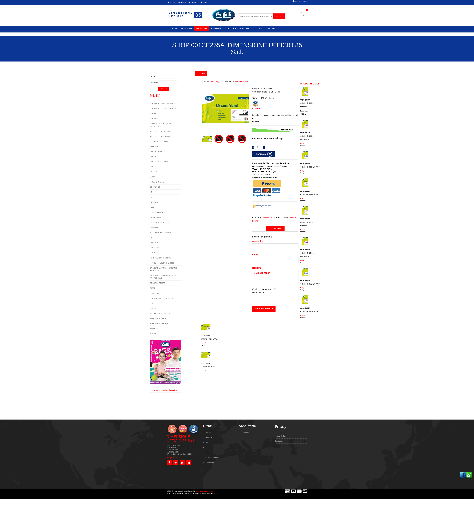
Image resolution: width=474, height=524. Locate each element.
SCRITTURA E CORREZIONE (161, 298)
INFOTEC (154, 202)
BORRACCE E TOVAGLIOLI (161, 141)
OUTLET (257, 28)
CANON (153, 157)
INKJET (153, 207)
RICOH (153, 288)
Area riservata (208, 463)
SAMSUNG (154, 293)
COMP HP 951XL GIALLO (307, 222)
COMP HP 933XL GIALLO (307, 103)
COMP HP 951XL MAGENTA (307, 253)
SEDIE (152, 303)
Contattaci (279, 441)
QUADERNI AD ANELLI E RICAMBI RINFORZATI (163, 269)
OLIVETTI (154, 243)
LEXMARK (154, 227)
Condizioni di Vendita (211, 458)
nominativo (258, 241)
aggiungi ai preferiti (263, 206)
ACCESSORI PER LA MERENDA (162, 103)
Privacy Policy (280, 436)
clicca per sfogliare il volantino (165, 390)
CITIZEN (153, 172)
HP (151, 192)
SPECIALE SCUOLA (158, 318)
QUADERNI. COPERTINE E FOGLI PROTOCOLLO (163, 277)
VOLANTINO (201, 28)
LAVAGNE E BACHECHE (159, 222)
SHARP (153, 308)
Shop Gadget (244, 432)
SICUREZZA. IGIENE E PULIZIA (162, 313)
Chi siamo (207, 432)
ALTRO (153, 114)
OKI (151, 238)
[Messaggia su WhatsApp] (469, 474)
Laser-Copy (214, 82)
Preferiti (206, 447)
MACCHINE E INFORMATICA (161, 233)
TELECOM (154, 329)
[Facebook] (463, 474)
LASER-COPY (155, 217)
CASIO (152, 167)
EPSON (153, 177)
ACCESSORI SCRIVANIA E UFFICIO (164, 109)
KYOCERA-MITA (156, 212)
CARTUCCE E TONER (159, 162)
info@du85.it (172, 458)
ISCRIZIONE (186, 28)
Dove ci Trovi (208, 437)
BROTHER (154, 146)
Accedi (205, 442)
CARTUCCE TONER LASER (237, 28)
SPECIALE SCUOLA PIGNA (160, 324)
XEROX (153, 334)
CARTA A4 (271, 28)
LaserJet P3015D (241, 82)
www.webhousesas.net (204, 491)
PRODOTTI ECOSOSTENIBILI (162, 263)
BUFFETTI (215, 28)
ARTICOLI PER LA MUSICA (161, 136)
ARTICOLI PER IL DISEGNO (161, 131)
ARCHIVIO (154, 119)
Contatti (206, 452)
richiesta (256, 268)
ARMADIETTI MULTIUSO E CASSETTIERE (160, 125)
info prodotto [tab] (275, 229)
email (255, 254)
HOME (174, 28)
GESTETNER (155, 187)
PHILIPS (153, 253)
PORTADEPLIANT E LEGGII (161, 258)
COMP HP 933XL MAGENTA (307, 136)
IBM (151, 197)
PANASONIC (155, 248)
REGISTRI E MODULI (158, 283)
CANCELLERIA (156, 152)
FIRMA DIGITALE (157, 182)
